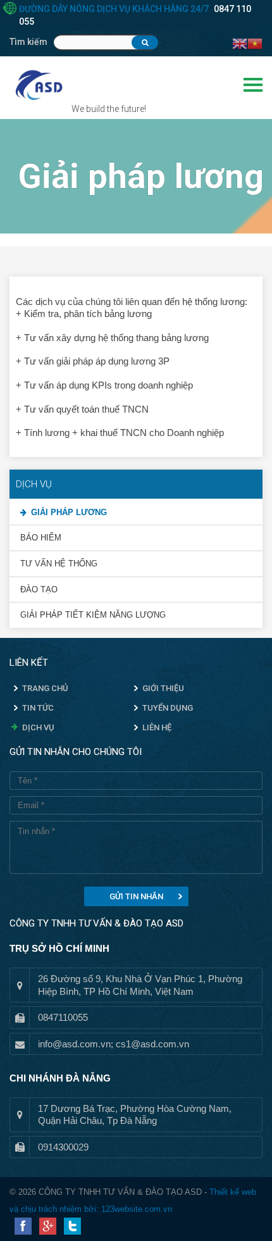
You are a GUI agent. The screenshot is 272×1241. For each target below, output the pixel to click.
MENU (253, 84)
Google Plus (47, 1226)
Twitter (72, 1226)
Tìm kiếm (28, 42)
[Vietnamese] (255, 43)
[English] (239, 43)
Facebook (23, 1226)
